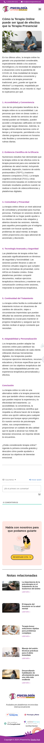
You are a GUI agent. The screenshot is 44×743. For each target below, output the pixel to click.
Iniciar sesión (36, 480)
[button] (40, 9)
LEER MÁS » (26, 592)
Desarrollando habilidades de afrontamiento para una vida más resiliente (30, 675)
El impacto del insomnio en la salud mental (31, 606)
